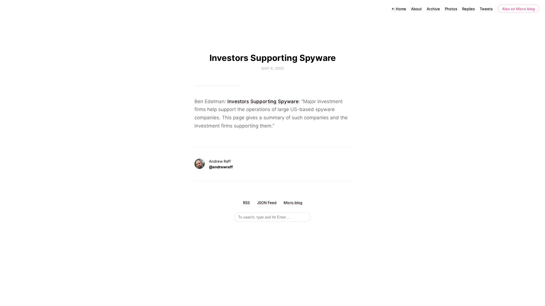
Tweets (486, 9)
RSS (246, 202)
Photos (451, 9)
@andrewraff (221, 167)
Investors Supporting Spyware (263, 101)
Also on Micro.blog (518, 9)
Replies (468, 9)
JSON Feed (266, 202)
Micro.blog (293, 202)
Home (398, 9)
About (416, 9)
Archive (433, 9)
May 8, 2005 (272, 68)
